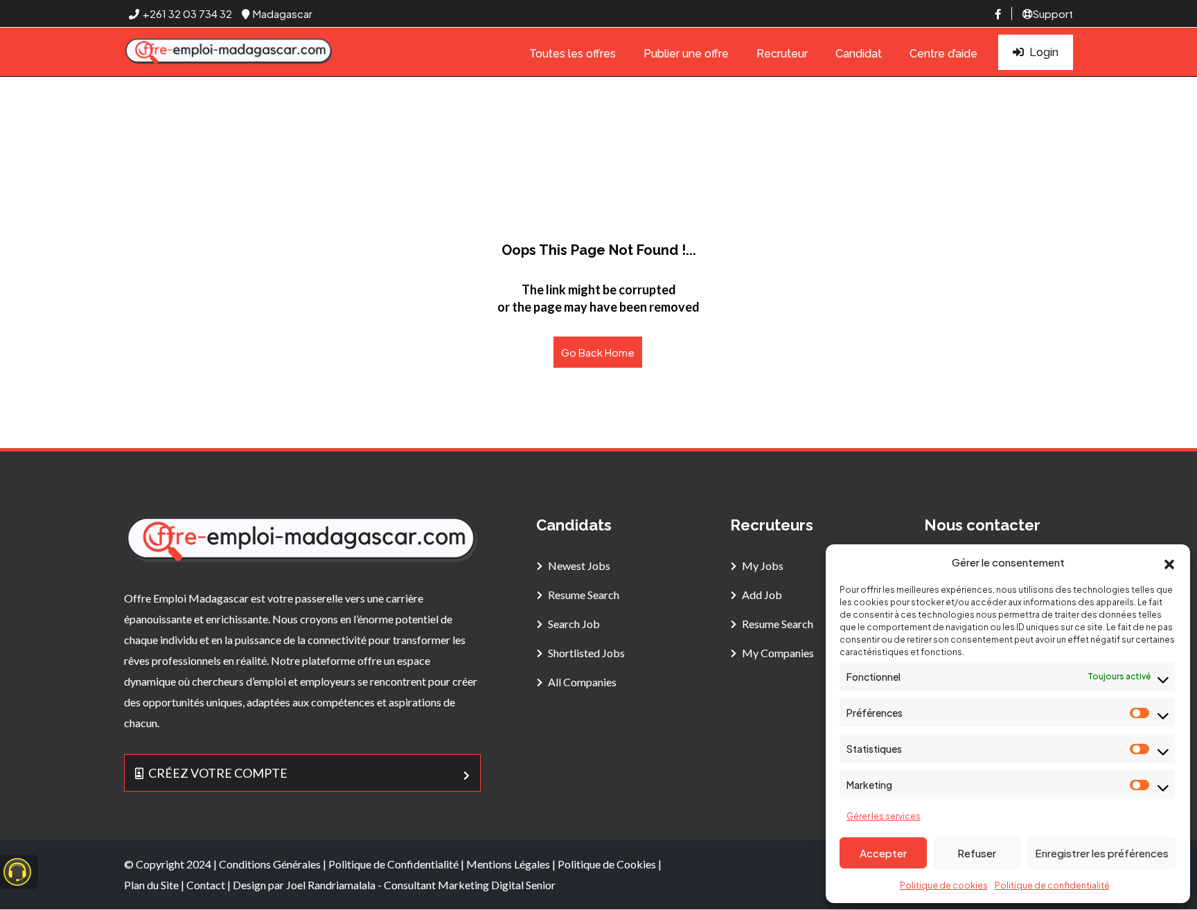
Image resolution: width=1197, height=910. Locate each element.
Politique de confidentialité (1052, 885)
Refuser (976, 852)
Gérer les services (883, 816)
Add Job (762, 594)
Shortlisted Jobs (586, 652)
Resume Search (583, 594)
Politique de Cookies (607, 864)
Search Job (574, 623)
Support (1053, 13)
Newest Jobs (579, 565)
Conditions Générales (270, 864)
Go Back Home (598, 352)
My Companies (778, 652)
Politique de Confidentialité (393, 864)
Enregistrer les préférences (1102, 852)
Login (1043, 52)
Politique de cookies (944, 885)
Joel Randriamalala (330, 884)
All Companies (582, 681)
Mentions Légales (508, 864)
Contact (205, 884)
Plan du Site (151, 884)
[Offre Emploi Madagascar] (229, 52)
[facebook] (998, 13)
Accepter (883, 852)
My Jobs (762, 565)
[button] (1169, 562)
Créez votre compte (217, 772)
